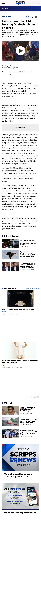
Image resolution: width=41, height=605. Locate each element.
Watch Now (35, 2)
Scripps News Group (11, 66)
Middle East (8, 16)
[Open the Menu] (3, 2)
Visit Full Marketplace (32, 288)
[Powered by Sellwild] (36, 397)
